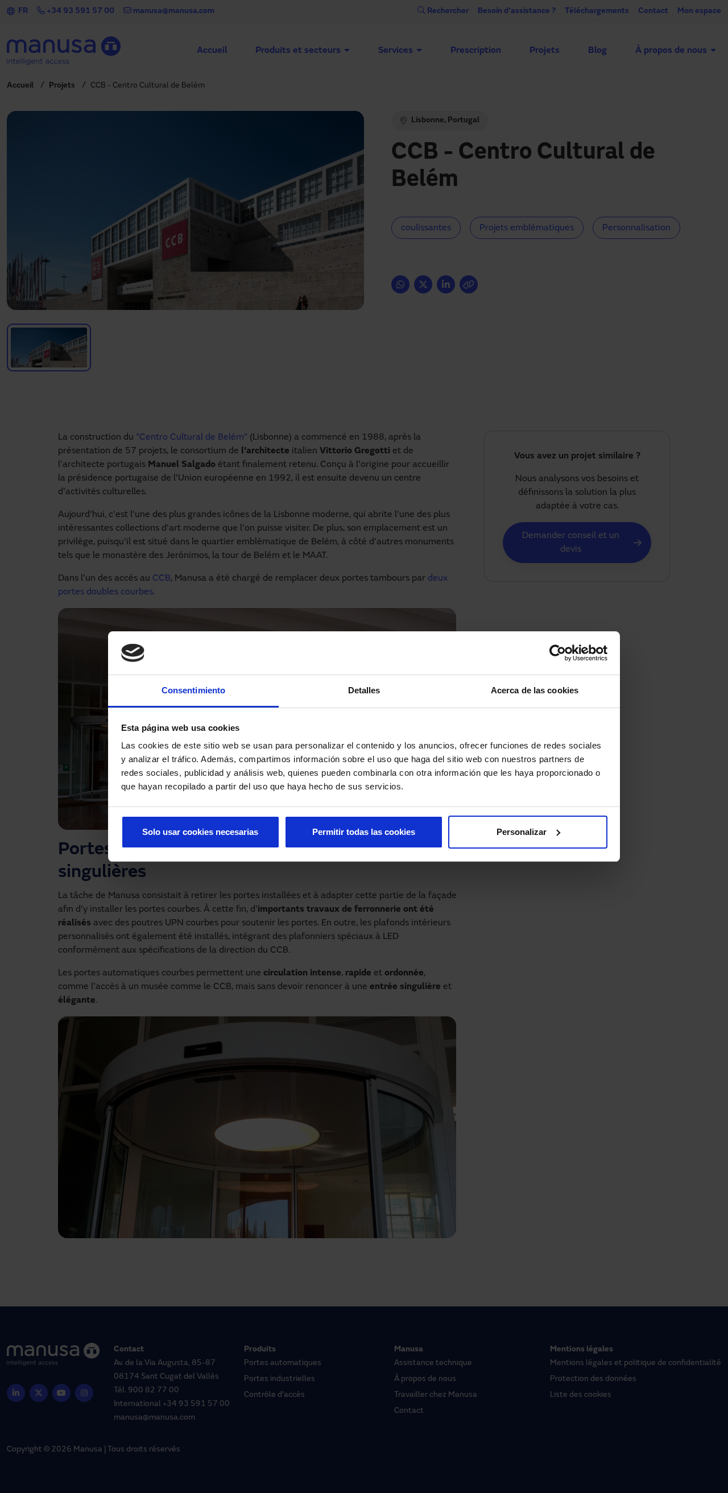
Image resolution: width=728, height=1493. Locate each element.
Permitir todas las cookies (363, 832)
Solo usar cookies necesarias (200, 832)
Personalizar (522, 832)
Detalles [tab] (364, 690)
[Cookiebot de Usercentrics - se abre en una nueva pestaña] (557, 652)
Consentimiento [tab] (193, 690)
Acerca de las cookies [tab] (534, 690)
